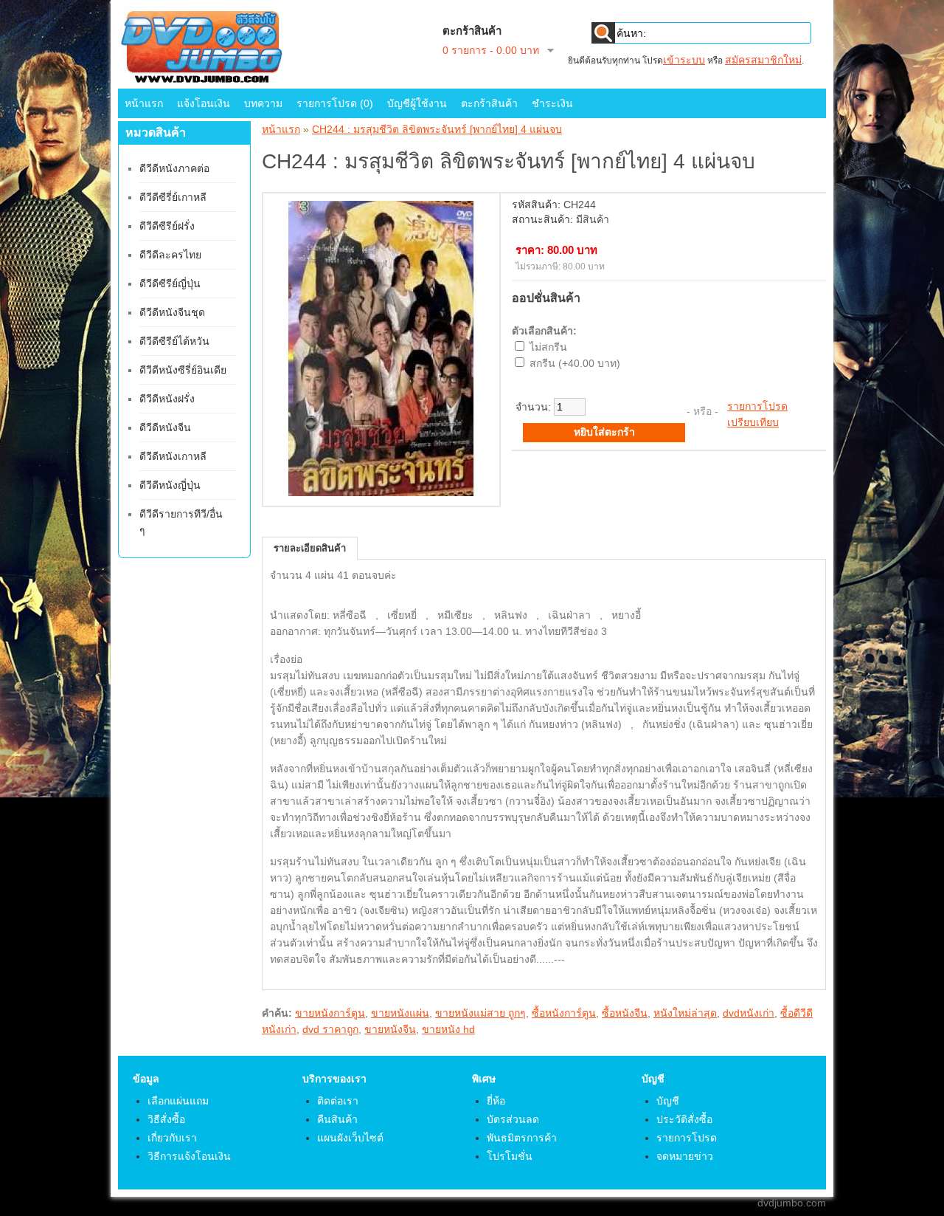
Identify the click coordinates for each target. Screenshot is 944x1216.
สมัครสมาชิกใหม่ (763, 60)
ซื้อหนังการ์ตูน (564, 1013)
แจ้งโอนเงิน (203, 103)
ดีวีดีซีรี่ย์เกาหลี (172, 197)
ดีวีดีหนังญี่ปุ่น (170, 485)
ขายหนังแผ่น (400, 1013)
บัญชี (667, 1101)
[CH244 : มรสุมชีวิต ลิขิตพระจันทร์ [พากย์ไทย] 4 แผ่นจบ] (381, 492)
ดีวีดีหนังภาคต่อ (174, 168)
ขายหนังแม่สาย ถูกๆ (480, 1013)
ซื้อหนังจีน (625, 1013)
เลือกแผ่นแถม (178, 1101)
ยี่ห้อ (496, 1101)
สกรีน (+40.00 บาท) (575, 363)
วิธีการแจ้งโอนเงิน (189, 1156)
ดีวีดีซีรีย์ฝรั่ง (167, 226)
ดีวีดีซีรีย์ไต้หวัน (174, 341)
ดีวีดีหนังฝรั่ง (167, 399)
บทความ (263, 103)
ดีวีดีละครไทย (170, 255)
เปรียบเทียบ (753, 422)
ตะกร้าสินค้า (489, 103)
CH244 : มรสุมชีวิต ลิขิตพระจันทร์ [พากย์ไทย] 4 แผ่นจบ (437, 129)
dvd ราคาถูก (330, 1029)
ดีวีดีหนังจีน (165, 427)
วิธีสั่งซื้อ (166, 1119)
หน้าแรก (144, 103)
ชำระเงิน (552, 103)
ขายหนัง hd (448, 1029)
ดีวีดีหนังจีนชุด (172, 312)
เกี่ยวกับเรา (172, 1138)
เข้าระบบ (684, 60)
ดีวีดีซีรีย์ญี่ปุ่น (170, 283)
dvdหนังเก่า (748, 1013)
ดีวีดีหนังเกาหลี (172, 456)
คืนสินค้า (337, 1119)
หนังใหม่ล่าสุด (685, 1013)
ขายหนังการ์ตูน (330, 1013)
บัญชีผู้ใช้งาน (417, 103)
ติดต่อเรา (337, 1101)
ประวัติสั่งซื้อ (684, 1119)
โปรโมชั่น (509, 1156)
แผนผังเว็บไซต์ (350, 1138)
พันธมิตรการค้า (522, 1138)
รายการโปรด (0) (334, 103)
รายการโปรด (757, 406)
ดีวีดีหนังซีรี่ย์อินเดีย (182, 370)
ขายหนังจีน (390, 1029)
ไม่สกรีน (548, 347)
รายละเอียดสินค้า (310, 548)
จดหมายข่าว (684, 1156)
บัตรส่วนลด (513, 1119)
